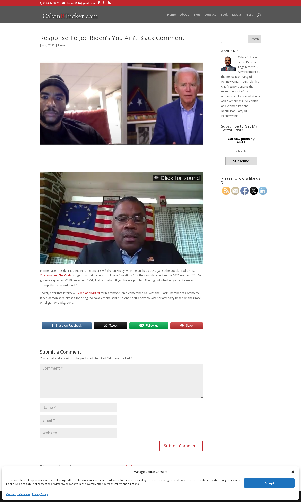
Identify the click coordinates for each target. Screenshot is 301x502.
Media (236, 14)
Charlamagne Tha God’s (56, 275)
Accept (269, 483)
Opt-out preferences (18, 494)
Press (249, 14)
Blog (197, 14)
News (62, 45)
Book (224, 14)
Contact (210, 14)
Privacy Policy (40, 494)
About (184, 14)
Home (171, 14)
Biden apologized (88, 293)
